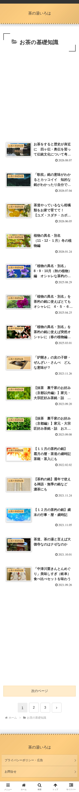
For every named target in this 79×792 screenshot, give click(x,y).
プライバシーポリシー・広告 (24, 760)
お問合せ (10, 771)
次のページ (39, 691)
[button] (70, 609)
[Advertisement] (39, 94)
